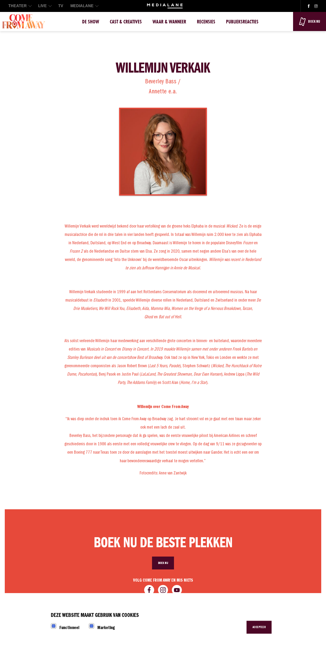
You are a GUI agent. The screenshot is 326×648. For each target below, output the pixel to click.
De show (90, 21)
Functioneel (69, 627)
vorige (77, 211)
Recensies (206, 21)
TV (60, 6)
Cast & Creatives (126, 21)
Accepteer (259, 627)
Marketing (106, 627)
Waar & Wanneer (169, 21)
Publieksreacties (242, 21)
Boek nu (163, 563)
